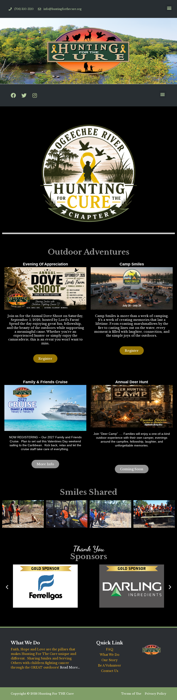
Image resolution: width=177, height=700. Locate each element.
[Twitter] (24, 95)
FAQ (109, 649)
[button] (169, 7)
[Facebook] (13, 95)
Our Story (109, 660)
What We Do (109, 655)
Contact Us (109, 671)
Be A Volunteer (109, 665)
